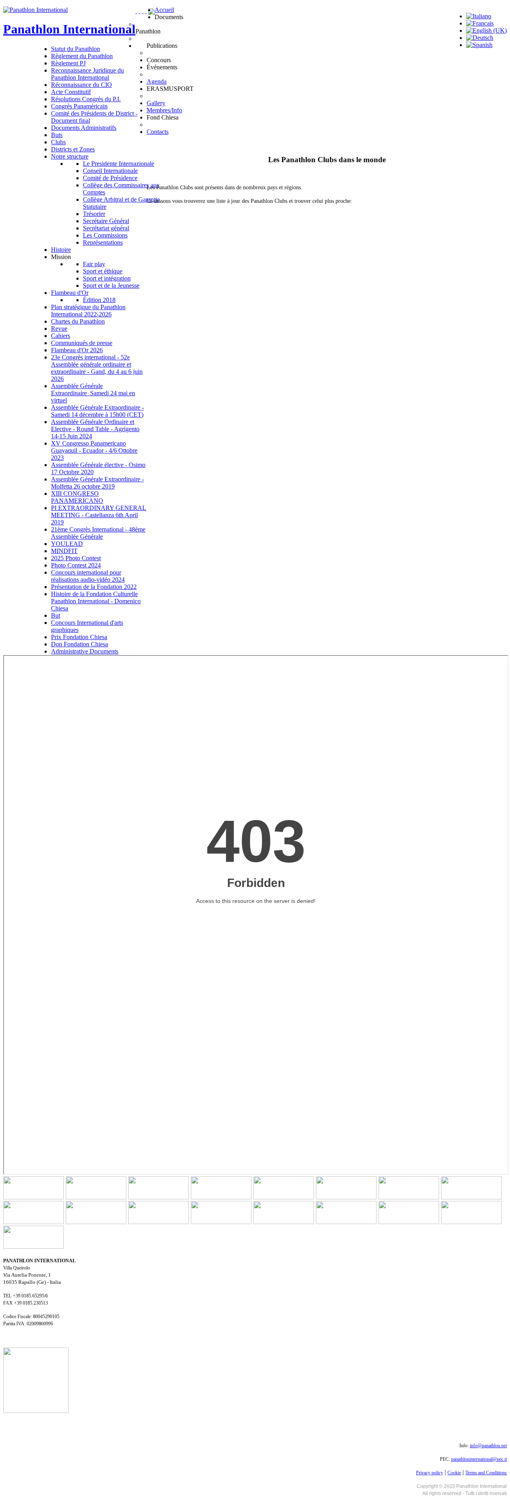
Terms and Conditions (486, 1473)
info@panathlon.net (488, 1445)
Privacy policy (429, 1473)
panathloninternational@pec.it (479, 1459)
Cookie (454, 1473)
